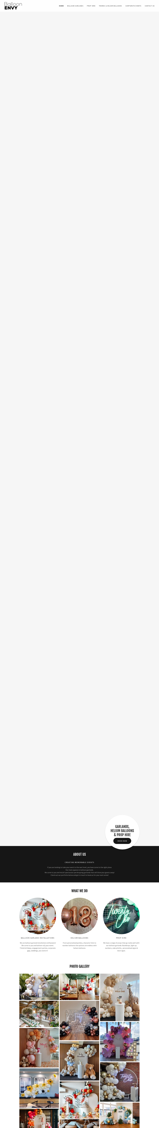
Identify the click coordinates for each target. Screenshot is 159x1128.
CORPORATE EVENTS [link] (133, 6)
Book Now (122, 841)
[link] (13, 5)
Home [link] (61, 6)
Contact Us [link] (150, 6)
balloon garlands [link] (75, 6)
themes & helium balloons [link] (110, 6)
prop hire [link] (91, 6)
